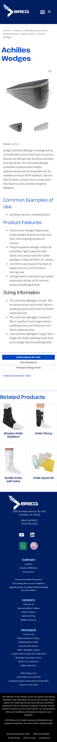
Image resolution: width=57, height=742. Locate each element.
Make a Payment (28, 665)
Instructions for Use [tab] (29, 357)
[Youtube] (21, 535)
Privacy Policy (14, 737)
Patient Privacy (28, 612)
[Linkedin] (32, 535)
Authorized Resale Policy (18, 734)
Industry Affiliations (28, 568)
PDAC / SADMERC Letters (28, 650)
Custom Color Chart (28, 684)
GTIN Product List (28, 673)
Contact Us (28, 604)
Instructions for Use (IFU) (28, 677)
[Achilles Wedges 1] (28, 92)
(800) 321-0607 (29, 520)
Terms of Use (29, 737)
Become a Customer (28, 661)
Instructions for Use (16, 375)
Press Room (28, 572)
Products (17, 30)
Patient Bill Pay (28, 616)
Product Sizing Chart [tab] (28, 367)
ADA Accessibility (41, 734)
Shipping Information (28, 642)
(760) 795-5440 (29, 523)
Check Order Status (28, 646)
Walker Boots (27, 33)
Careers (28, 564)
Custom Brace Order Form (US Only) (28, 653)
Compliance (44, 737)
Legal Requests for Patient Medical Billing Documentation (28, 588)
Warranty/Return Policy (29, 608)
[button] (42, 12)
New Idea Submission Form (28, 657)
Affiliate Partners (28, 620)
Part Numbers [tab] (28, 362)
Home (6, 30)
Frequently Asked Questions (28, 579)
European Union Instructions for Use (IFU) (28, 681)
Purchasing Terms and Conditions (28, 583)
